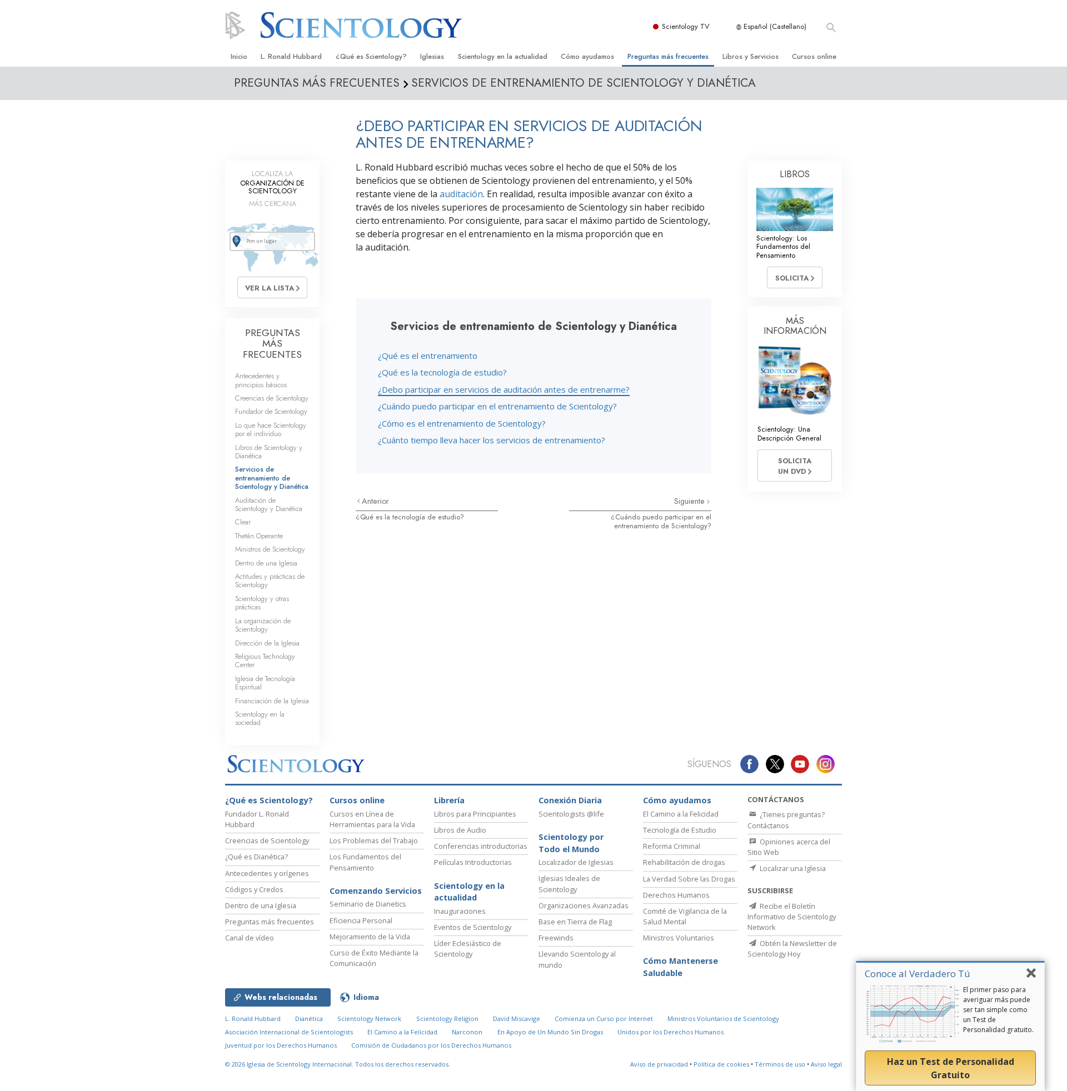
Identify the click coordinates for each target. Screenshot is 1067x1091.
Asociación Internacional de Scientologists (289, 1032)
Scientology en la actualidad (502, 56)
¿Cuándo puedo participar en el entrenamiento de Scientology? (497, 406)
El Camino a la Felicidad (681, 814)
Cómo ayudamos (587, 56)
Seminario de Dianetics (368, 904)
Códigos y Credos (254, 889)
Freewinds (556, 938)
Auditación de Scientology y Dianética (268, 504)
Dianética (309, 1018)
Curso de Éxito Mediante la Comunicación (374, 958)
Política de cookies (721, 1064)
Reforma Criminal (671, 846)
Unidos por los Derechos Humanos (670, 1032)
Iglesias (432, 56)
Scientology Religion (447, 1018)
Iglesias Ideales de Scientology (569, 883)
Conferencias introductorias (480, 846)
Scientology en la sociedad (260, 718)
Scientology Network (369, 1018)
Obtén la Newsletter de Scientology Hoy (792, 948)
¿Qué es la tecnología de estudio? (442, 372)
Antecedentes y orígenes (267, 873)
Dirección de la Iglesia (267, 643)
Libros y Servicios (750, 56)
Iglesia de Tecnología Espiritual (265, 682)
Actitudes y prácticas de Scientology (270, 580)
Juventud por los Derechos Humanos (281, 1045)
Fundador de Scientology (271, 411)
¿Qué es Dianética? (256, 857)
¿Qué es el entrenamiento (427, 355)
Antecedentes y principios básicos (261, 380)
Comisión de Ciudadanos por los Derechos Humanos (431, 1045)
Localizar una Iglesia (792, 868)
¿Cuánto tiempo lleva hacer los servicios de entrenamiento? (491, 440)
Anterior (375, 501)
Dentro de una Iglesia (266, 563)
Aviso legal (826, 1064)
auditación (461, 194)
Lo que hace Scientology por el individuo (270, 429)
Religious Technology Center (265, 660)
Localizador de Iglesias (576, 862)
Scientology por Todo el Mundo (571, 843)
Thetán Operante (259, 536)
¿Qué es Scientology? (371, 56)
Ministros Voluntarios (678, 938)
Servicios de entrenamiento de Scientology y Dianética (271, 478)
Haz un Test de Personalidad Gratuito (950, 1068)
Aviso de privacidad (659, 1064)
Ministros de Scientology (270, 549)
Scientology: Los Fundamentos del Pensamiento (783, 247)
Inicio (239, 56)
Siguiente (690, 501)
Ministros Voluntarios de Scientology (723, 1018)
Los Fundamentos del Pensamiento (365, 862)
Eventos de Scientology (472, 927)
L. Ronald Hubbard (291, 56)
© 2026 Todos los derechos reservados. (337, 1064)
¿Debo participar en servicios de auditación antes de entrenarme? (504, 389)
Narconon (467, 1032)
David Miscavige (516, 1018)
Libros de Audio (460, 830)
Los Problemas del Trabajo (374, 840)
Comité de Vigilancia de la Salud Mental (685, 916)
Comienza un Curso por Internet (604, 1018)
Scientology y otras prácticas (262, 602)
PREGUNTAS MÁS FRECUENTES (272, 344)
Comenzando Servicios (376, 890)
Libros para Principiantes (475, 814)
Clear (243, 522)
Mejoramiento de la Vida (370, 937)
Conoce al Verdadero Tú (917, 973)
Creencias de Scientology (271, 398)
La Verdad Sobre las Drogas (689, 879)
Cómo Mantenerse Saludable (680, 966)
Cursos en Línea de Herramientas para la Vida (372, 819)
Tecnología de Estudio (679, 830)
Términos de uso (780, 1064)
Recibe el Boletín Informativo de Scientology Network (791, 916)
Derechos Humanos (676, 895)
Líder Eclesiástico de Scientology (467, 948)
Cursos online (814, 56)
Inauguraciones (460, 911)
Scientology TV (686, 26)
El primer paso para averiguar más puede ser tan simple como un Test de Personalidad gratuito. (998, 1009)
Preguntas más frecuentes (668, 56)
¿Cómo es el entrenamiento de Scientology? (462, 423)
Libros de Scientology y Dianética (268, 451)
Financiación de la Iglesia (272, 700)
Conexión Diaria (570, 800)
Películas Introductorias (473, 862)
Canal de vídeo (249, 938)
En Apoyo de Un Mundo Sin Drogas (550, 1032)
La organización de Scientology (263, 624)
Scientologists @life (571, 814)
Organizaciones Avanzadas (584, 905)
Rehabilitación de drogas (684, 862)
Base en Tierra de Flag (575, 922)
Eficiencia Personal (361, 920)
